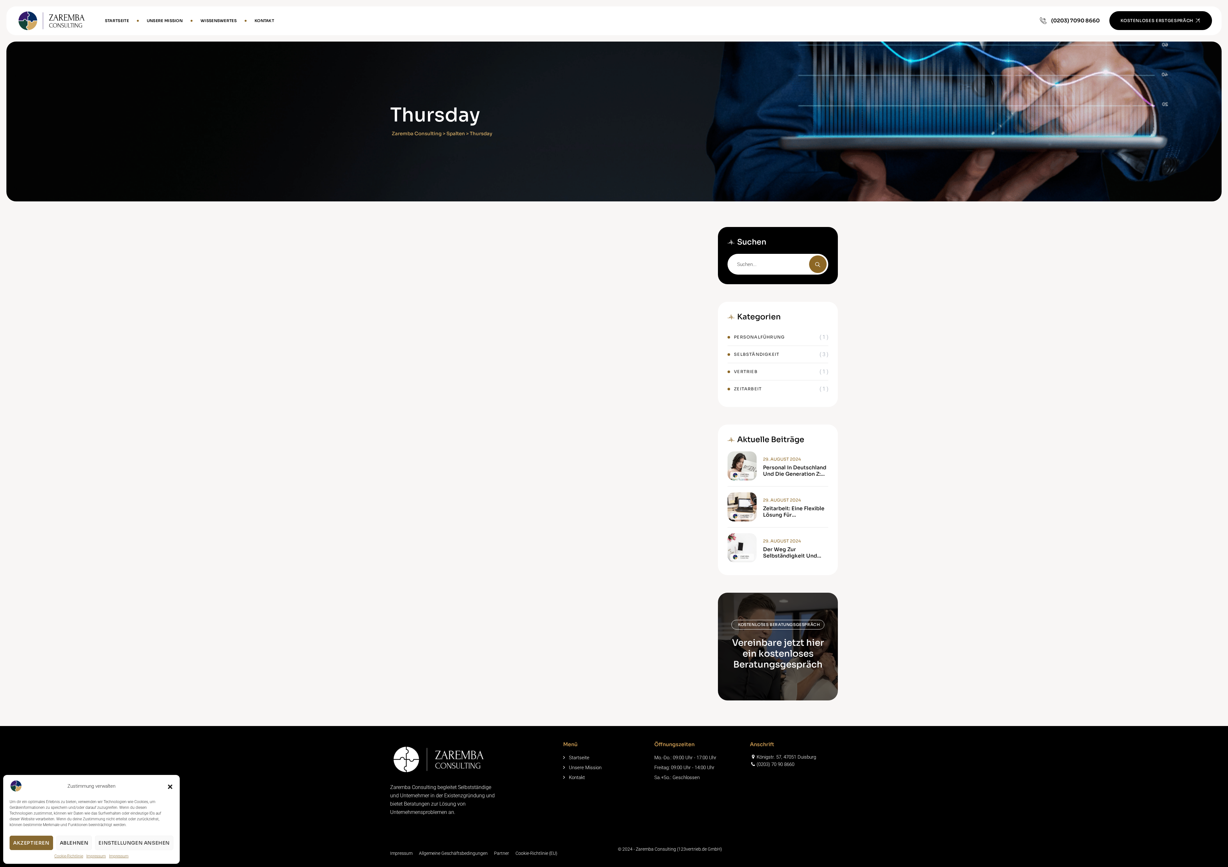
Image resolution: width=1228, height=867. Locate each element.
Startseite (117, 20)
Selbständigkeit (756, 354)
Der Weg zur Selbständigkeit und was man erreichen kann (795, 552)
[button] (170, 786)
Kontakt (264, 20)
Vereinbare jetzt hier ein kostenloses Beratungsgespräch (778, 653)
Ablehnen (74, 843)
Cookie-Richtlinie (68, 856)
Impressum (96, 856)
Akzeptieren (31, 843)
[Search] (818, 264)
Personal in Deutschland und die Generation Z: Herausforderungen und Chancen (795, 471)
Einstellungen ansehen (134, 843)
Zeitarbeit (748, 389)
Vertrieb (746, 371)
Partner (501, 853)
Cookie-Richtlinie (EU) (536, 853)
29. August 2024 (782, 459)
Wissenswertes (219, 20)
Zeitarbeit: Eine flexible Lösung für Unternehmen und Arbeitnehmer (793, 511)
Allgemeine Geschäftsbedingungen (453, 853)
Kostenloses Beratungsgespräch (779, 624)
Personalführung (759, 337)
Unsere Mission (165, 20)
